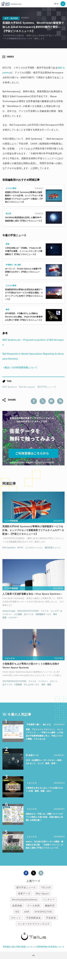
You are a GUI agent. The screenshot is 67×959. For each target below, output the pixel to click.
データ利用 (33, 905)
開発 (49, 684)
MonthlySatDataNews (24, 899)
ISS (17, 911)
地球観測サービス (43, 614)
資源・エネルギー (10, 617)
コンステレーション (34, 547)
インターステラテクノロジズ (33, 923)
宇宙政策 (51, 917)
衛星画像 (17, 905)
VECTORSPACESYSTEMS (14, 681)
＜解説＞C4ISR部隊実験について (19, 367)
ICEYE (20, 547)
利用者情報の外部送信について (50, 947)
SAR (26, 911)
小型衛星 (18, 684)
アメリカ (45, 611)
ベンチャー (7, 614)
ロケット (54, 681)
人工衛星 (18, 614)
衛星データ (24, 893)
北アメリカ (29, 614)
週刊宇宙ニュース (46, 386)
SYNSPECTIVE (43, 911)
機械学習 (50, 905)
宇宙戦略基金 (33, 917)
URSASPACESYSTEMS (28, 611)
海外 (55, 614)
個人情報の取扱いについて (23, 947)
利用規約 (7, 947)
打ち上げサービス (32, 684)
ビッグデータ (56, 611)
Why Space (42, 893)
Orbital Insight (8, 611)
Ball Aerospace (27, 386)
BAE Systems (9, 386)
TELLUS (46, 887)
